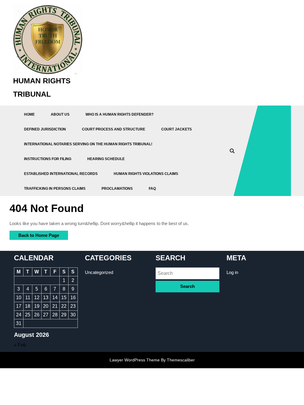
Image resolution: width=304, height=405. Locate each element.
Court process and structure (113, 129)
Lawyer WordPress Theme (135, 360)
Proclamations (117, 188)
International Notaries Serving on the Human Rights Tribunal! (88, 144)
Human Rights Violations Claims (146, 174)
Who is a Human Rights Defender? (119, 114)
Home (29, 114)
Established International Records (61, 174)
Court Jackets (176, 129)
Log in (232, 272)
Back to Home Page (34, 234)
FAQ (152, 188)
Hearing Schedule (106, 159)
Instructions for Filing (47, 159)
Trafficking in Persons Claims (55, 188)
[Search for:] (187, 273)
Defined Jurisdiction (45, 129)
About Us (60, 114)
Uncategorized (99, 272)
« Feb (20, 344)
